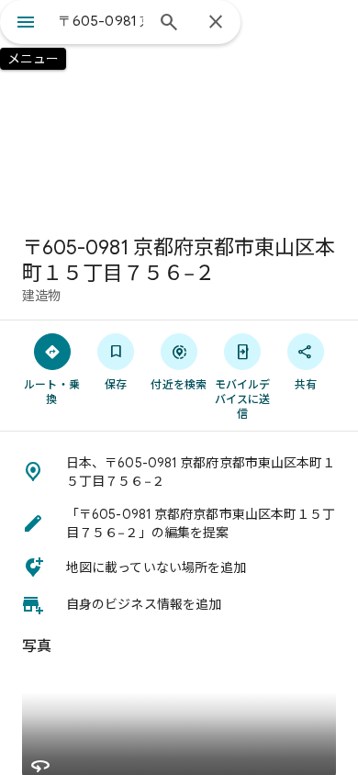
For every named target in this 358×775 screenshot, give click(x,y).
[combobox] (101, 21)
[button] (179, 472)
